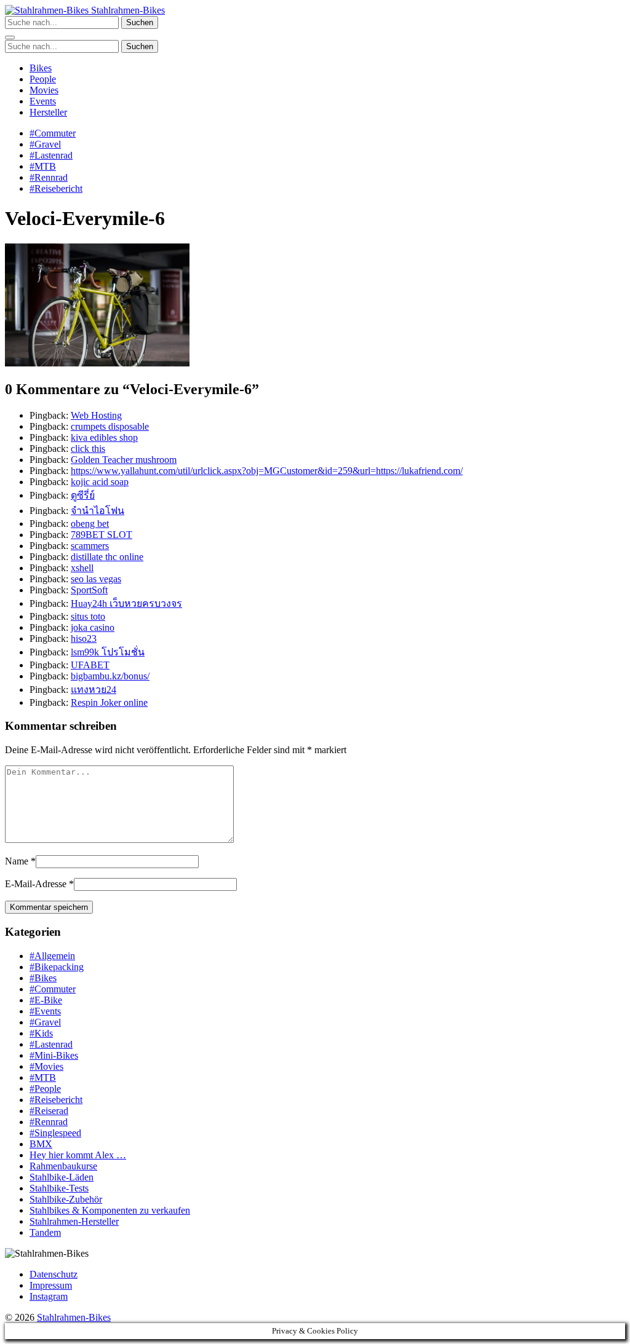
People (43, 79)
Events (43, 101)
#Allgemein (52, 956)
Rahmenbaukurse (63, 1166)
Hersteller (48, 112)
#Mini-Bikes (54, 1055)
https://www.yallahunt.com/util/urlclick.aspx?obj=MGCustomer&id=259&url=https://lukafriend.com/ (267, 470)
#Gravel (45, 144)
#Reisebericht (56, 188)
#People (45, 1088)
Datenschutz (54, 1274)
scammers (90, 545)
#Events (45, 1011)
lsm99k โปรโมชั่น (108, 652)
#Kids (41, 1033)
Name (16, 861)
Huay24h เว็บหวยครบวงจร (126, 603)
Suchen (139, 22)
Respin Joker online (109, 702)
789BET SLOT (101, 534)
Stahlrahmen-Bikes (127, 10)
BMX (41, 1144)
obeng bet (90, 523)
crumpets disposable (110, 426)
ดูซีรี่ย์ (83, 495)
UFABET (90, 665)
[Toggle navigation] (10, 37)
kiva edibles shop (104, 437)
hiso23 (84, 638)
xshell (82, 568)
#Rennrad (49, 177)
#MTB (43, 166)
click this (88, 448)
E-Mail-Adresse (35, 884)
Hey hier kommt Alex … (78, 1155)
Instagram (49, 1296)
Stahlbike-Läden (62, 1177)
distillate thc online (107, 556)
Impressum (51, 1285)
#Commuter (53, 133)
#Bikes (43, 978)
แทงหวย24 (93, 689)
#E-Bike (46, 1000)
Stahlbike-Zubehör (66, 1199)
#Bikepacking (57, 967)
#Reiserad (49, 1110)
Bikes (41, 68)
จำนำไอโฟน (97, 510)
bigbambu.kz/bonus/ (110, 676)
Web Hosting (96, 415)
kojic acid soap (100, 481)
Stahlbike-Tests (59, 1188)
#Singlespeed (55, 1133)
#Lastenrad (51, 155)
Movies (44, 90)
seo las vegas (96, 579)
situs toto (88, 616)
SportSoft (89, 590)
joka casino (92, 627)
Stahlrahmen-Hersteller (74, 1221)
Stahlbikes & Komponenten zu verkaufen (110, 1210)
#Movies (46, 1066)
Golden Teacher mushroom (124, 459)
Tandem (45, 1232)
